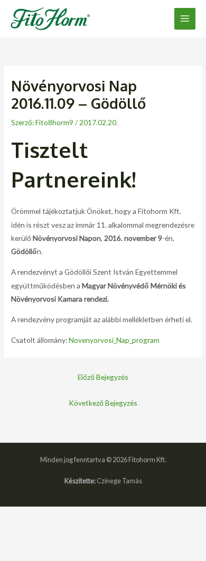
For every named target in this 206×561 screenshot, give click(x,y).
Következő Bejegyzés (103, 402)
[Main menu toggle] (185, 19)
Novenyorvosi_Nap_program (114, 339)
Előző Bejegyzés (103, 376)
